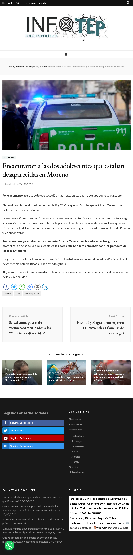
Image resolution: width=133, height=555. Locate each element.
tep (18, 293)
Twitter (18, 3)
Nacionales (75, 419)
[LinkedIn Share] (45, 287)
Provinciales (75, 424)
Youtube (43, 3)
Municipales (75, 429)
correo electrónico (80, 527)
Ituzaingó (76, 441)
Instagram (31, 3)
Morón (71, 373)
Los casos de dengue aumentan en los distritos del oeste (66, 378)
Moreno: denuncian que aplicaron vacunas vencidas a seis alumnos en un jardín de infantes (109, 375)
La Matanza (77, 446)
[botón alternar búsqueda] (128, 2)
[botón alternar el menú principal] (66, 54)
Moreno (9, 157)
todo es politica (32, 293)
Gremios (73, 467)
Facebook (7, 3)
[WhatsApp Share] (22, 287)
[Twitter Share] (14, 287)
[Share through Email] (37, 287)
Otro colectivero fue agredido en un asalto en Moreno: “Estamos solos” (21, 377)
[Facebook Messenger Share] (30, 287)
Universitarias (76, 472)
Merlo (52, 373)
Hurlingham (77, 435)
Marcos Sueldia (119, 527)
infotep (8, 293)
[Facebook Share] (6, 287)
